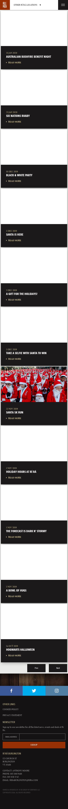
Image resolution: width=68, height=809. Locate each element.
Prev (36, 668)
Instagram (56, 691)
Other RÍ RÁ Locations (25, 5)
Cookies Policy (10, 709)
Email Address (11, 737)
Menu (63, 5)
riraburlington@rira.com (24, 780)
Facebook (11, 691)
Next (58, 668)
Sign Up (34, 745)
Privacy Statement (12, 715)
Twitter (34, 691)
